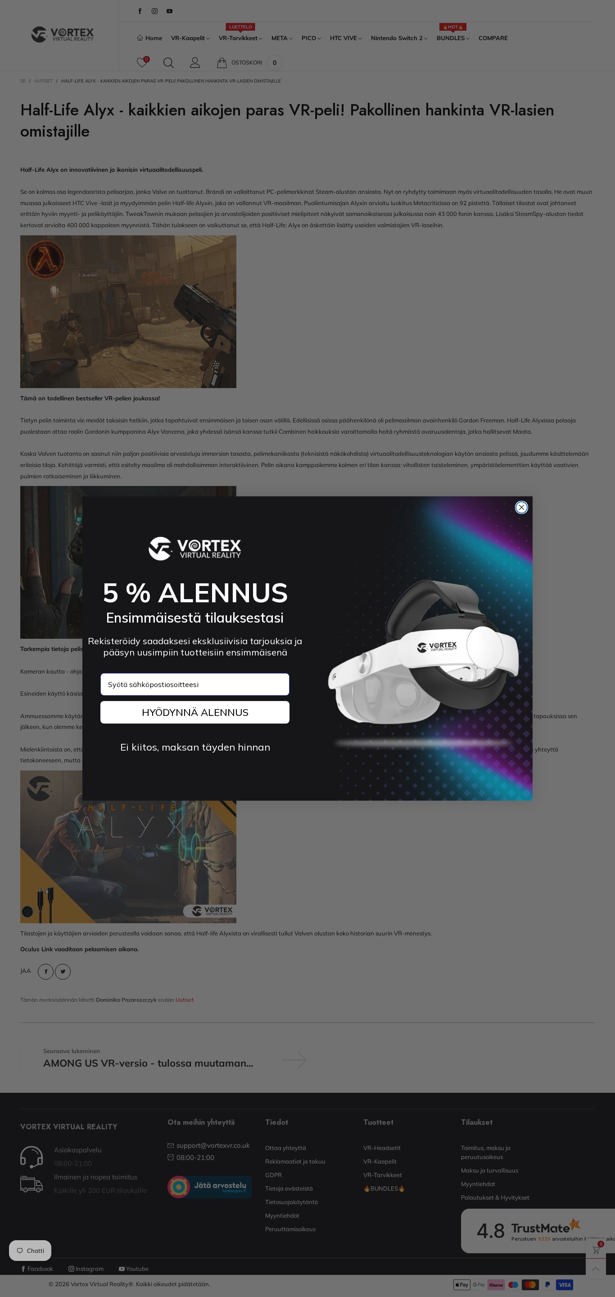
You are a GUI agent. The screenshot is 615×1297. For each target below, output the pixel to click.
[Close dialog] (521, 507)
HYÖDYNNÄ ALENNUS (195, 712)
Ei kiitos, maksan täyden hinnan (195, 747)
